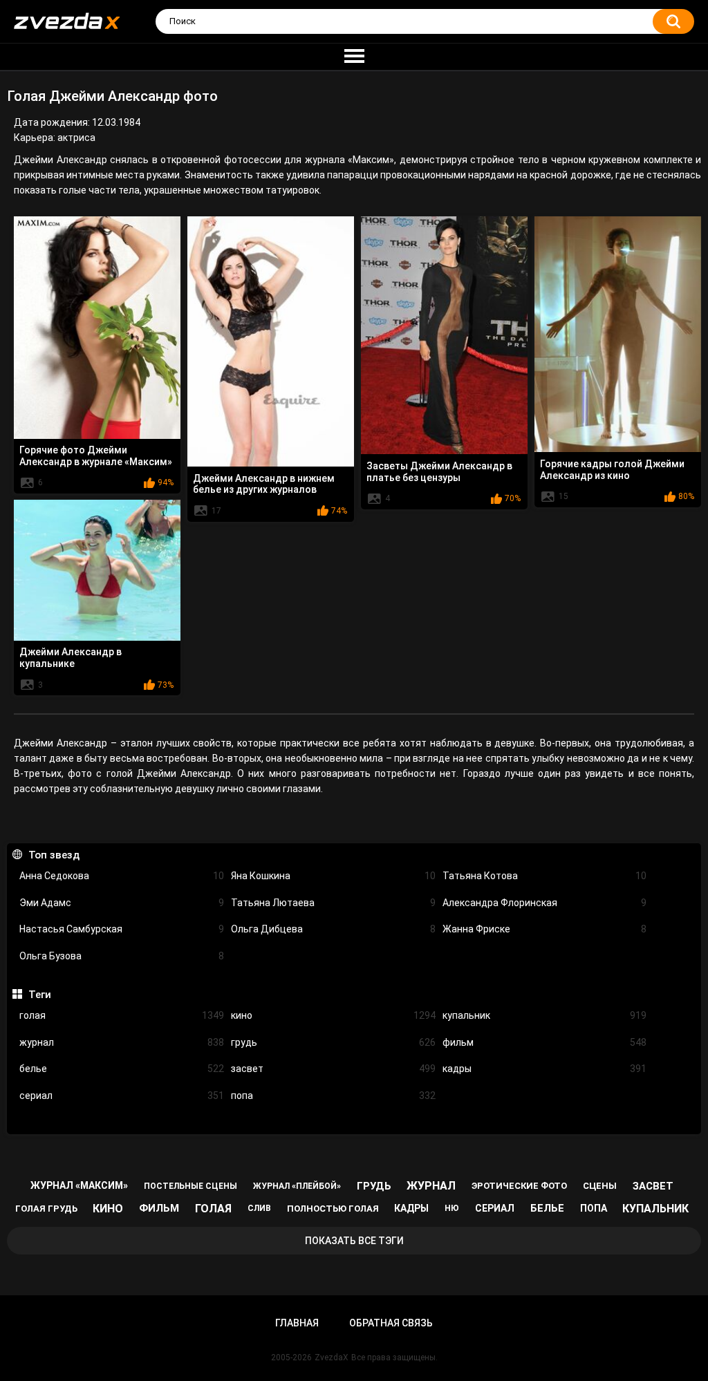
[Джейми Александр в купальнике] (97, 570)
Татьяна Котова (544, 875)
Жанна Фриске (544, 928)
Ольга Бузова (121, 955)
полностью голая (333, 1208)
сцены (600, 1186)
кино (333, 1015)
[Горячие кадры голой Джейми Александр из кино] (617, 334)
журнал (121, 1042)
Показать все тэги (354, 1240)
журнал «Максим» (79, 1185)
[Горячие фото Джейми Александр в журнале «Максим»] (97, 327)
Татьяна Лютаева (333, 902)
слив (259, 1208)
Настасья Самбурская (121, 928)
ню (452, 1208)
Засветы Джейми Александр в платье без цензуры (439, 471)
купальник (544, 1015)
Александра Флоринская (544, 902)
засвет (333, 1068)
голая (121, 1015)
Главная (297, 1322)
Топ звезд (53, 855)
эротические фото (519, 1186)
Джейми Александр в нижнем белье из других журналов (264, 484)
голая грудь (46, 1208)
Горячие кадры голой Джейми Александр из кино (612, 469)
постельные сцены (190, 1186)
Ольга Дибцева (333, 928)
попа (333, 1095)
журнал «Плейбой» (297, 1186)
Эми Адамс (121, 902)
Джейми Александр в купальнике (70, 657)
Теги (39, 994)
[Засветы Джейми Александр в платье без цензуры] (444, 335)
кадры (544, 1068)
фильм (544, 1042)
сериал (121, 1095)
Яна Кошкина (333, 875)
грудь (333, 1042)
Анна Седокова (121, 875)
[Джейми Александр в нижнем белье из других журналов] (270, 341)
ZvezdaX (331, 1357)
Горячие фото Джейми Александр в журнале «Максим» (95, 455)
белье (121, 1068)
